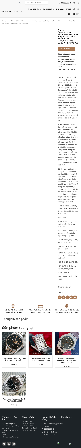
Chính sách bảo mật (28, 421)
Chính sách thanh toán (29, 426)
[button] (66, 49)
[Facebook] (4, 444)
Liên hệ (14, 364)
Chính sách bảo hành (29, 430)
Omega (71, 287)
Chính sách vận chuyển (29, 428)
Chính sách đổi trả (28, 423)
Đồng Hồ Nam (16, 21)
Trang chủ (5, 21)
